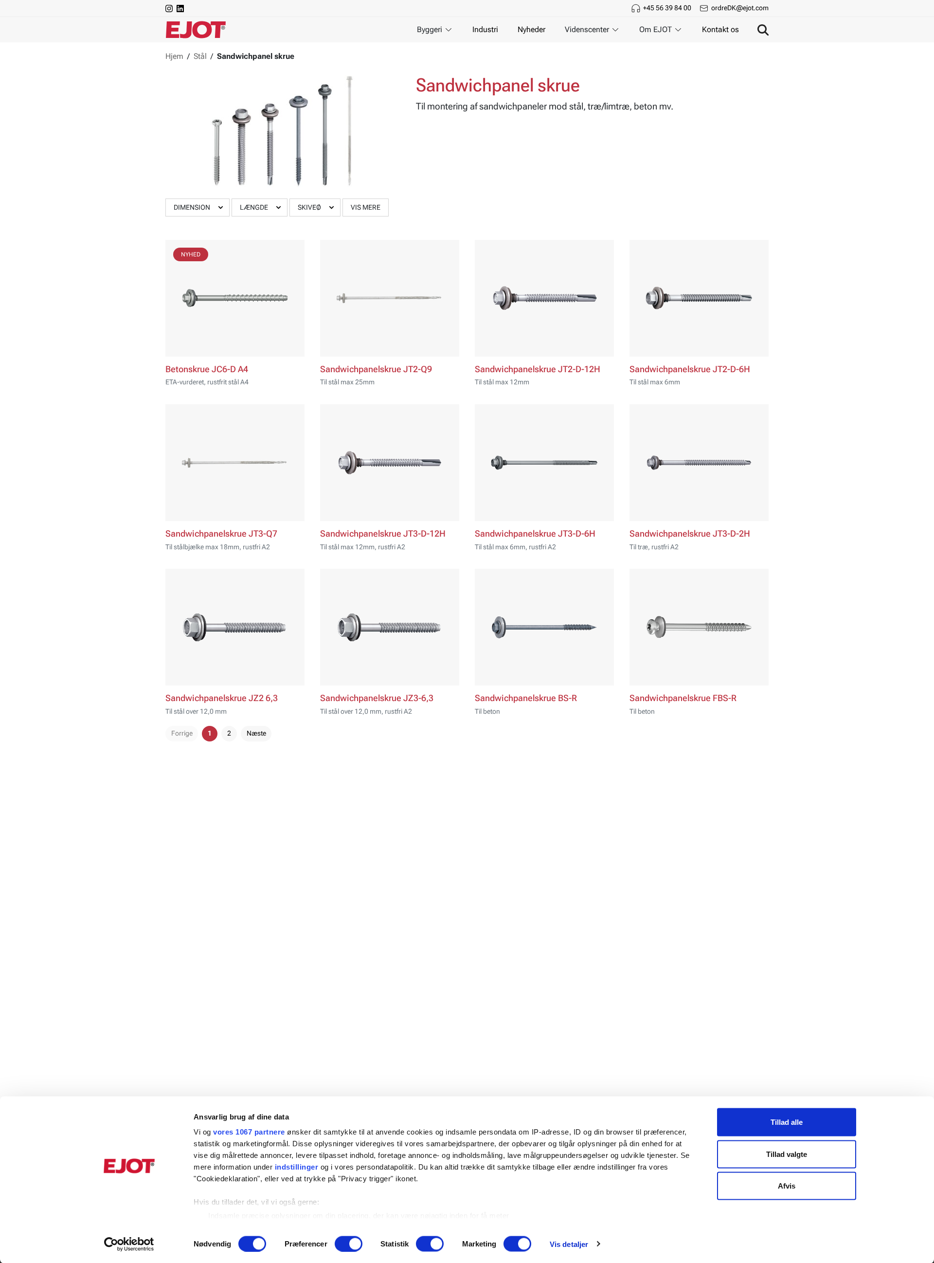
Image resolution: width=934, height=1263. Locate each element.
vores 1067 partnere (249, 1132)
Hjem (174, 56)
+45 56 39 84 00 (667, 8)
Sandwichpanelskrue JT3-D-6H (535, 534)
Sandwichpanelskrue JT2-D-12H (537, 369)
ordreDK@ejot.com (740, 8)
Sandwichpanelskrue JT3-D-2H (689, 534)
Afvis (786, 1186)
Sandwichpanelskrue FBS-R (682, 698)
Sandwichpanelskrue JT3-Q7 (221, 534)
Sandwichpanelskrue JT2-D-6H (689, 369)
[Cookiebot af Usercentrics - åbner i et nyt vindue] (129, 1244)
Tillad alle (787, 1122)
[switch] (348, 1243)
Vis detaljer (569, 1244)
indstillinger (297, 1167)
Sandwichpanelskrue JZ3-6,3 (376, 698)
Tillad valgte (786, 1154)
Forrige (182, 733)
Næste (256, 733)
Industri (485, 29)
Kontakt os (720, 29)
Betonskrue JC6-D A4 (206, 369)
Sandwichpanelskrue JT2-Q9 (376, 369)
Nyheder (531, 29)
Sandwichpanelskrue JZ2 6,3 (221, 698)
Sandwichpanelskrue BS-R (526, 698)
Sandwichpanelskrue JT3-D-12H (383, 534)
